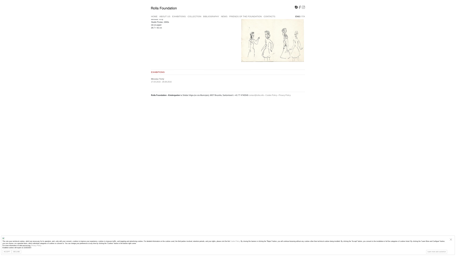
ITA (303, 16)
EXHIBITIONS (179, 16)
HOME (154, 16)
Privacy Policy (285, 95)
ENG (297, 16)
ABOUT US (164, 16)
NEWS (224, 16)
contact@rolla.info (256, 95)
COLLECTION (194, 16)
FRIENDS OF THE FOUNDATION (245, 16)
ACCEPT (7, 252)
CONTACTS (269, 16)
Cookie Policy (271, 95)
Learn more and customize (437, 252)
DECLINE (16, 252)
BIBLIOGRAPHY (211, 16)
